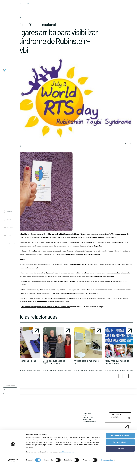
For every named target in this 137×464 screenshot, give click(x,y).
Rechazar (120, 448)
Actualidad (9, 235)
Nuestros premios (11, 243)
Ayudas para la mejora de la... (86, 362)
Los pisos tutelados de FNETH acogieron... (54, 362)
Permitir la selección (120, 442)
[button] (26, 350)
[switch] (58, 460)
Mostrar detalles (107, 460)
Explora (9, 219)
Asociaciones (10, 227)
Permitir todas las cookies (120, 435)
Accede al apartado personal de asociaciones (116, 415)
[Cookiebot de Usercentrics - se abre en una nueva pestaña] (13, 460)
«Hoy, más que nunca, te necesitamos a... (117, 362)
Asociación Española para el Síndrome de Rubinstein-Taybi (42, 242)
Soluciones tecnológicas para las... (24, 362)
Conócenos (9, 211)
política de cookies (67, 452)
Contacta (5, 393)
